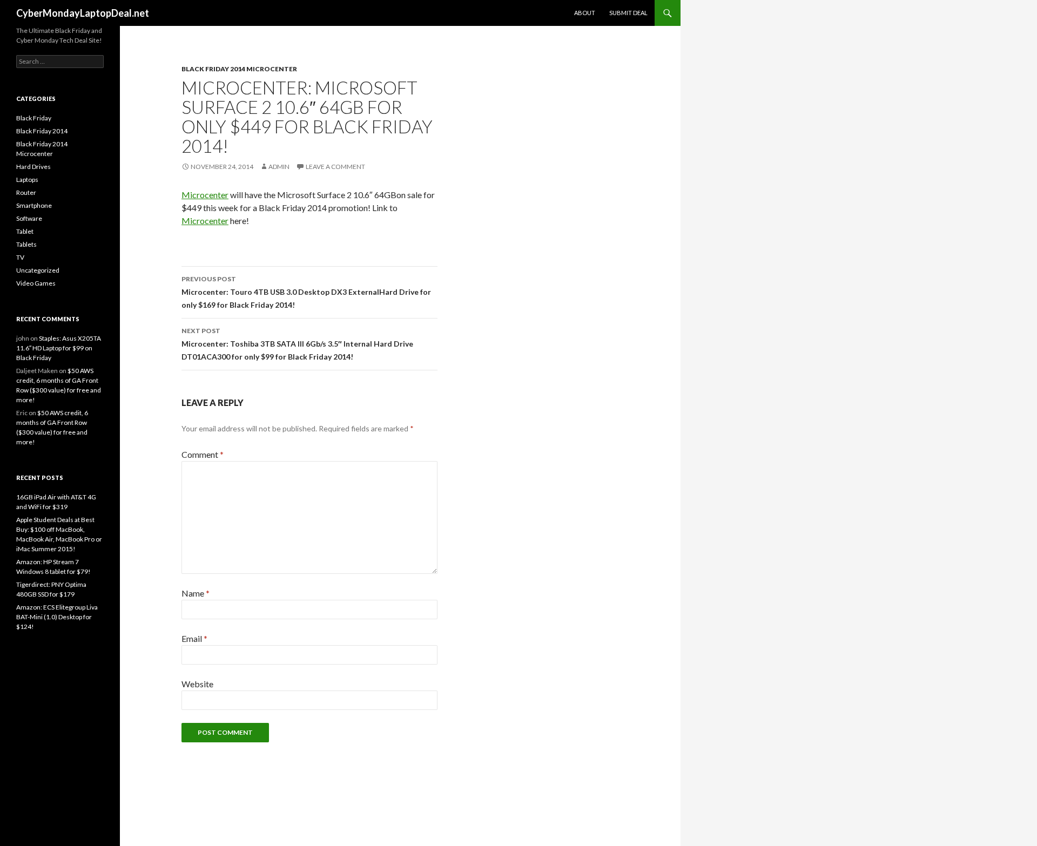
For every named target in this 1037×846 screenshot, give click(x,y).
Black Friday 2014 (42, 131)
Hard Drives (33, 167)
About (584, 12)
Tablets (26, 244)
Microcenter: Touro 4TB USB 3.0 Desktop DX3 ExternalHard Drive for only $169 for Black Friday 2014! (306, 292)
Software (29, 218)
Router (26, 192)
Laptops (27, 179)
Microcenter (204, 194)
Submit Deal (628, 12)
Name (195, 593)
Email (194, 638)
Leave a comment (335, 167)
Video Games (36, 283)
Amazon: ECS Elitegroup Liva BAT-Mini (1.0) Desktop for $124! (57, 617)
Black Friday (33, 118)
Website (197, 684)
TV (20, 257)
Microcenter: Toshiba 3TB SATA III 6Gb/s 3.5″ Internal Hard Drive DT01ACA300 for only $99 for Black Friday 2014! (297, 344)
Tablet (24, 231)
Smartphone (34, 205)
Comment (202, 454)
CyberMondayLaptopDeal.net (82, 13)
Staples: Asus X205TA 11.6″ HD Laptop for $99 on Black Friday (58, 348)
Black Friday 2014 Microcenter (239, 69)
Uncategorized (37, 270)
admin (278, 167)
